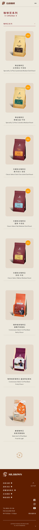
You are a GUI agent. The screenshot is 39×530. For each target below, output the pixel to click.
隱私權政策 (32, 513)
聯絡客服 (6, 497)
